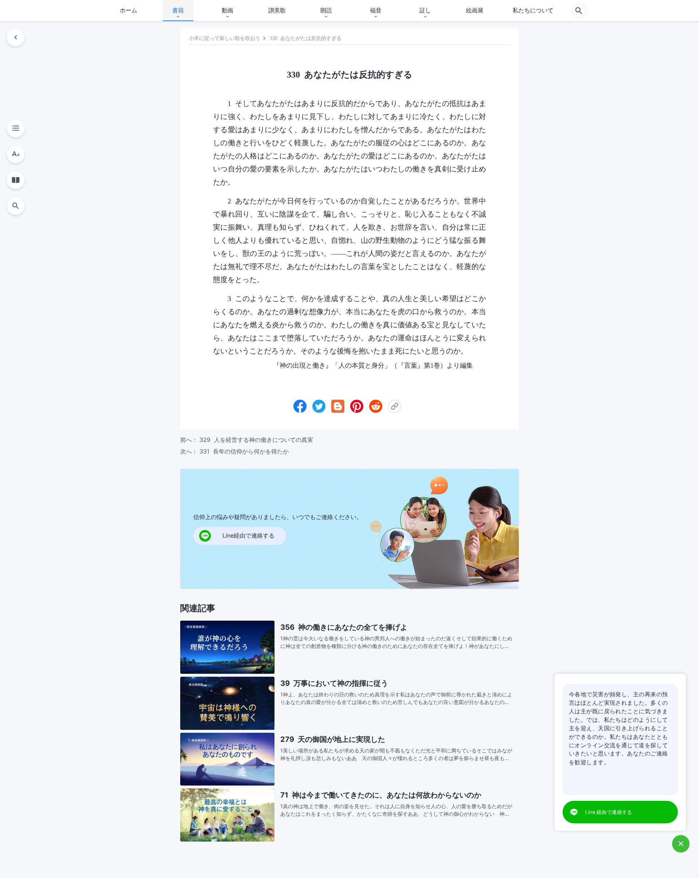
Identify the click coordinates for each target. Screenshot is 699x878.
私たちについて (533, 10)
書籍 (178, 10)
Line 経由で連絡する (608, 812)
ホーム (128, 10)
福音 (376, 10)
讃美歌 (277, 10)
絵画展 (474, 10)
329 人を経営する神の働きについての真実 (256, 439)
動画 (227, 10)
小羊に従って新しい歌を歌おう (224, 38)
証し (425, 10)
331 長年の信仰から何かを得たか (244, 451)
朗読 (326, 10)
